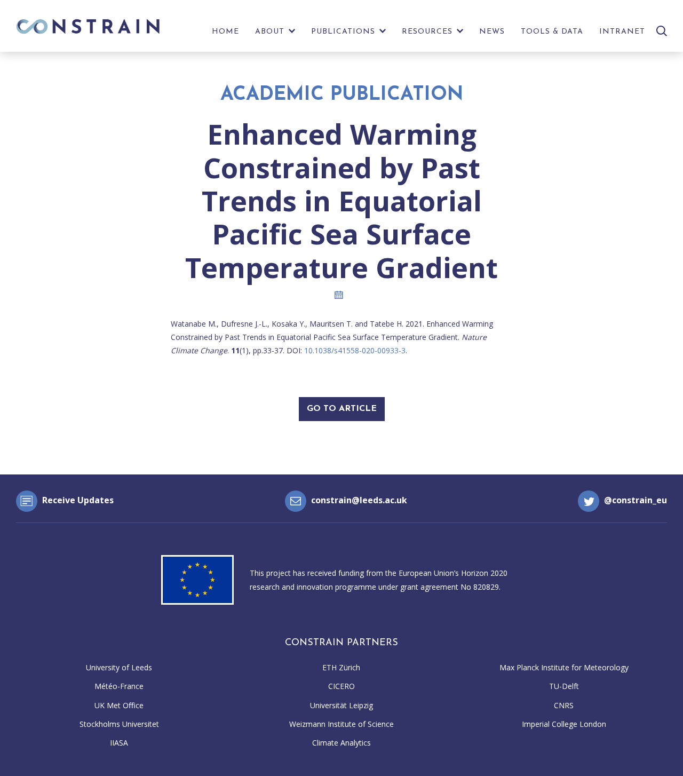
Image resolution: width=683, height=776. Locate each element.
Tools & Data (552, 32)
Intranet (622, 32)
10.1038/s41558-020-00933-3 (355, 350)
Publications (343, 32)
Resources (427, 32)
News (492, 32)
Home (225, 32)
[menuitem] (225, 34)
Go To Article (342, 409)
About (269, 32)
